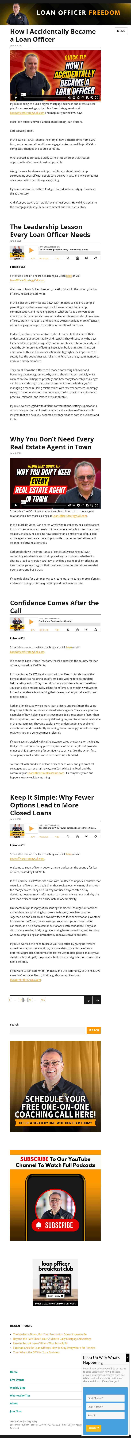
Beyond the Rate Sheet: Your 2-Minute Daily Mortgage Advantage (52, 1339)
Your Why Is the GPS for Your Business (36, 1352)
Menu (121, 31)
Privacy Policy (30, 1421)
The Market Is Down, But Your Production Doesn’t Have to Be (50, 1334)
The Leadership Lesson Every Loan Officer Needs (50, 230)
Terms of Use (16, 1421)
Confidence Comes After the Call (54, 606)
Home (14, 1372)
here (69, 276)
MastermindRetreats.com (25, 979)
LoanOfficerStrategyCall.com (27, 113)
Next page (96, 1000)
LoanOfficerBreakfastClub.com (45, 773)
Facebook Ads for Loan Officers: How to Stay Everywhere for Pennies (54, 1348)
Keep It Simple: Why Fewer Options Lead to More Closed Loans (52, 805)
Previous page (88, 1000)
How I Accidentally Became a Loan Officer (53, 35)
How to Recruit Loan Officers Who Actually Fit (40, 1343)
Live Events (17, 1380)
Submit (94, 1428)
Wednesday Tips (20, 1395)
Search (14, 1024)
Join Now (16, 1411)
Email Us (66, 1424)
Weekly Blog (17, 1387)
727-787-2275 (54, 1424)
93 (43, 1000)
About (14, 1403)
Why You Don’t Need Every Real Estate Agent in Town (52, 443)
